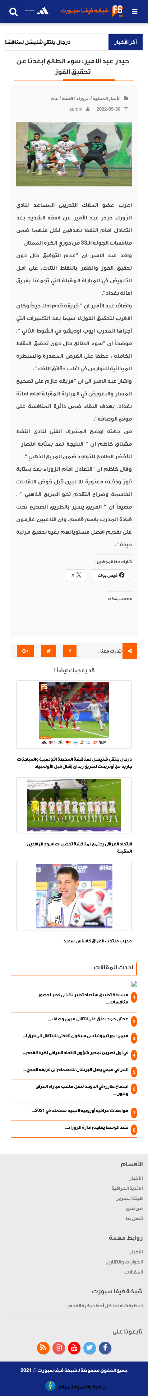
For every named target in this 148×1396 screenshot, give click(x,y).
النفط (67, 98)
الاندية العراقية (127, 1188)
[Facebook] (105, 1348)
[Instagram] (58, 1348)
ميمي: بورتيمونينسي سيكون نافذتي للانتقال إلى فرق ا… (75, 1035)
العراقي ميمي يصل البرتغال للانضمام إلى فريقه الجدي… (75, 1069)
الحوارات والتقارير (124, 1262)
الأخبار (136, 1178)
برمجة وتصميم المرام (82, 1387)
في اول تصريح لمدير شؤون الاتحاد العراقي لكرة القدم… (75, 1052)
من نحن (134, 1208)
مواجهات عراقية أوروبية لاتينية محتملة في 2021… (80, 1110)
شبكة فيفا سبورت (57, 1370)
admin (75, 109)
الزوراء (82, 98)
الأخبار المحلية (106, 98)
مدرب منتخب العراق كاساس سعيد (97, 941)
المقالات (133, 1272)
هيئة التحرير (129, 1198)
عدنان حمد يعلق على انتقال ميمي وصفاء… (88, 1018)
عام (55, 98)
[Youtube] (74, 1348)
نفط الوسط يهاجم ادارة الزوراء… (96, 1127)
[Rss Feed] (43, 1348)
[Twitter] (89, 1348)
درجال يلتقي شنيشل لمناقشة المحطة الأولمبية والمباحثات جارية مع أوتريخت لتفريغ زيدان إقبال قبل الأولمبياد (74, 763)
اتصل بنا (134, 1218)
